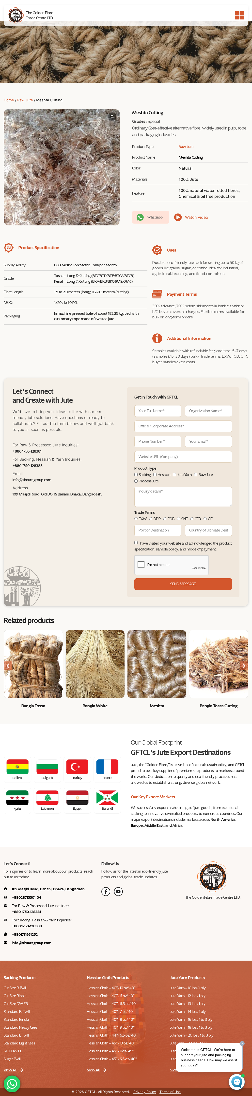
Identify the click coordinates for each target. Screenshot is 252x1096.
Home (9, 100)
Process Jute (149, 481)
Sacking (145, 475)
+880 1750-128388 (28, 465)
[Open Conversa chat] (237, 1082)
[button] (8, 665)
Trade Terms (144, 512)
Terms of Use (170, 1092)
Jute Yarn (184, 475)
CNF (184, 519)
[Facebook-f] (105, 891)
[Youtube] (118, 891)
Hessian (164, 475)
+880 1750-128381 (27, 451)
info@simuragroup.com (32, 479)
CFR (198, 519)
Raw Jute (25, 100)
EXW (143, 519)
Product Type (145, 468)
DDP (157, 519)
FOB (171, 519)
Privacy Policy (144, 1092)
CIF (210, 519)
